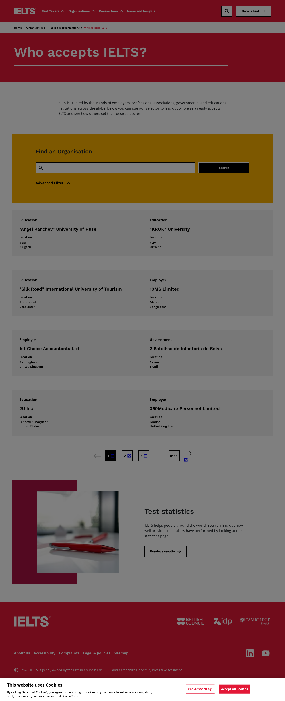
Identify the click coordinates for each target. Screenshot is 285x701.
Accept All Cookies (234, 689)
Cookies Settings (200, 689)
